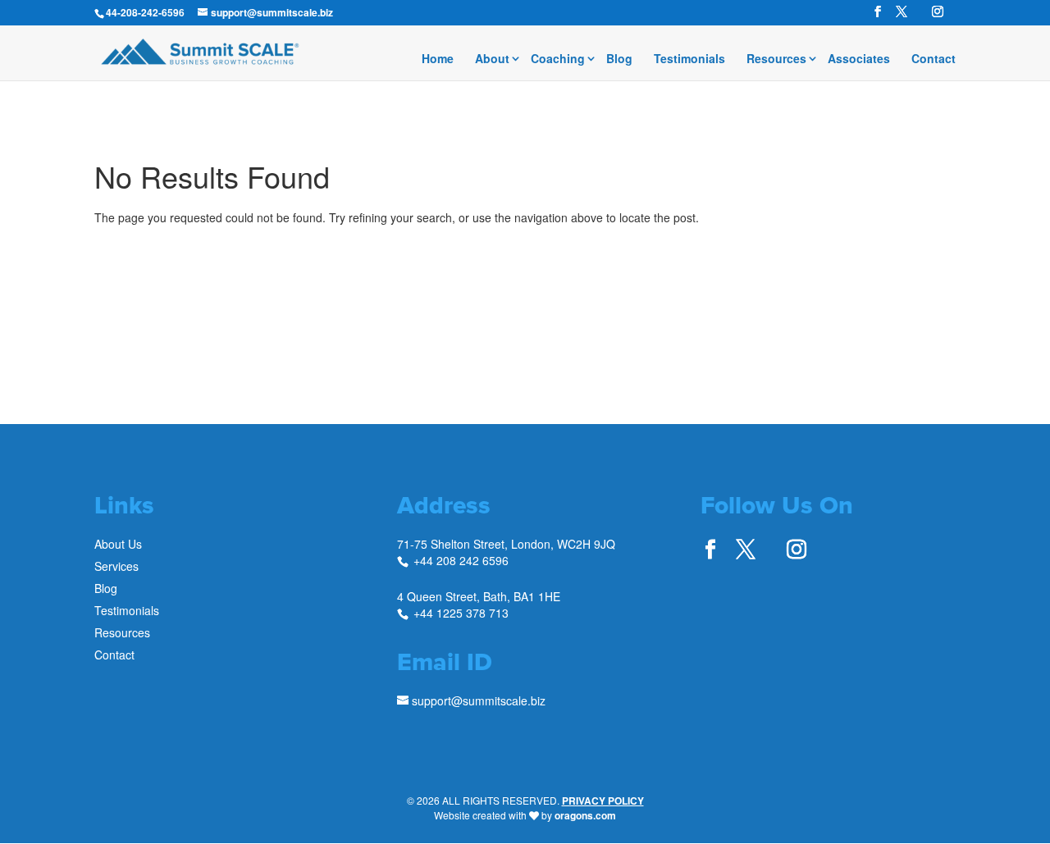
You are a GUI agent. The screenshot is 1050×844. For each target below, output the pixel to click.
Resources (776, 59)
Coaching (558, 59)
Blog (619, 59)
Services (116, 566)
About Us (118, 544)
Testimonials (689, 59)
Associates (859, 59)
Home (438, 59)
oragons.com (585, 815)
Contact (933, 59)
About (492, 59)
